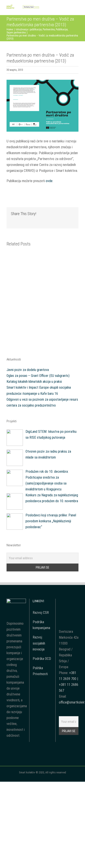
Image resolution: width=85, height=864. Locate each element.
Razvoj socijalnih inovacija (39, 643)
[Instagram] (74, 602)
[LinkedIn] (68, 609)
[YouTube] (68, 602)
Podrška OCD (42, 659)
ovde (49, 181)
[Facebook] (62, 602)
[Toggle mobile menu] (76, 8)
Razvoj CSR (41, 612)
